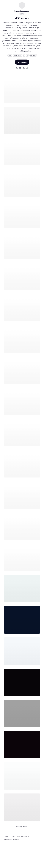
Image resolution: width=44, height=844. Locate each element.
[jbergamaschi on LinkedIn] (20, 68)
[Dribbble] (15, 840)
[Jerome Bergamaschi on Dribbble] (27, 68)
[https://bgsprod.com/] (24, 68)
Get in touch (22, 62)
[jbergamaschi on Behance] (17, 68)
